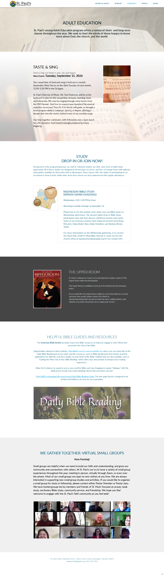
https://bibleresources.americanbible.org (85, 351)
